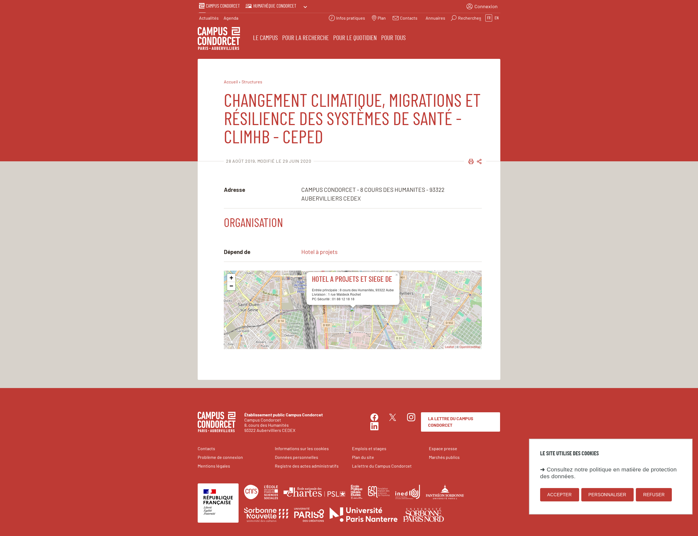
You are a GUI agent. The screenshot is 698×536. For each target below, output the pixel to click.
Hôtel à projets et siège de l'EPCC (362, 279)
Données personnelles (296, 457)
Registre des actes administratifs (307, 465)
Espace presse (443, 448)
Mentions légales (214, 465)
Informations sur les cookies (302, 448)
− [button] (231, 286)
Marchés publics (444, 457)
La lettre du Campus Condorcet (450, 422)
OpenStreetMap (469, 346)
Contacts (206, 448)
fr (489, 18)
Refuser (654, 494)
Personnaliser (607, 494)
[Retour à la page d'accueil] (219, 39)
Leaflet (449, 346)
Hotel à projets (319, 251)
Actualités (209, 17)
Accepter (559, 494)
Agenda (231, 17)
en (497, 18)
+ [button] (231, 277)
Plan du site (363, 457)
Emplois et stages (369, 448)
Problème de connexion (220, 457)
